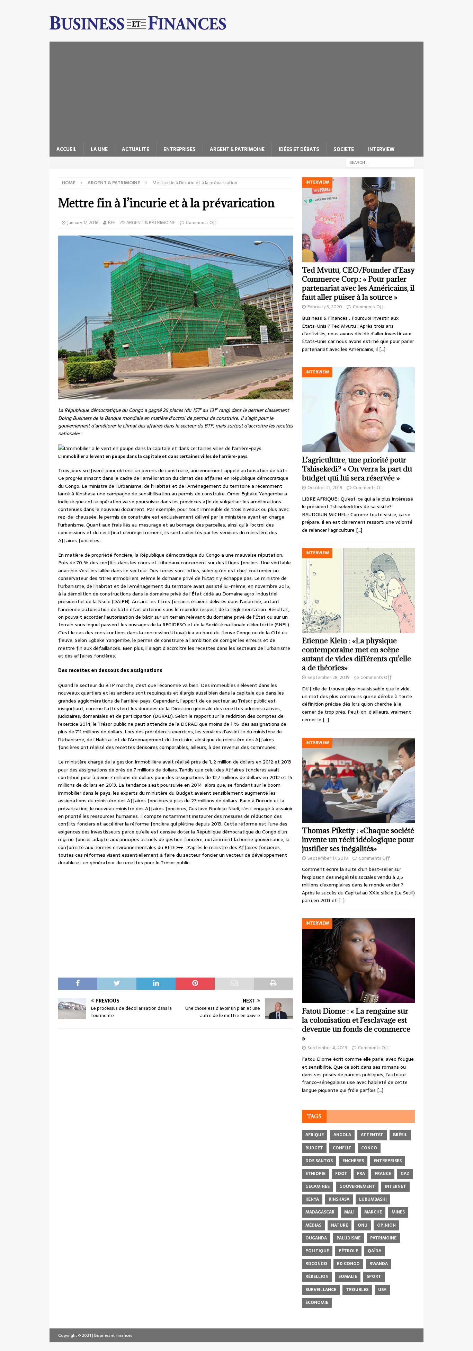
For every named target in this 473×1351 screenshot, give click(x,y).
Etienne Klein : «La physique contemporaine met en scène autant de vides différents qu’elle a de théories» (356, 654)
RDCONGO (316, 1263)
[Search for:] (380, 162)
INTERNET (395, 1186)
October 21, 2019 (324, 487)
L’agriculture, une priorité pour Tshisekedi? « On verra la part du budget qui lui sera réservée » (357, 469)
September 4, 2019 (327, 1047)
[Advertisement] (236, 90)
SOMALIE (347, 1276)
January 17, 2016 (83, 222)
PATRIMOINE (383, 1238)
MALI (349, 1212)
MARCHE (373, 1212)
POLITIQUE (317, 1250)
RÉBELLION (317, 1276)
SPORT (374, 1276)
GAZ (405, 1173)
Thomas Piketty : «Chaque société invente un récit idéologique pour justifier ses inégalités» (358, 839)
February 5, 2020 (324, 306)
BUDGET (314, 1148)
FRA (361, 1173)
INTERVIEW (381, 149)
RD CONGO (348, 1263)
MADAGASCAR (319, 1212)
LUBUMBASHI (373, 1199)
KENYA (312, 1199)
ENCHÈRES (353, 1160)
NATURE (339, 1225)
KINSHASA (339, 1199)
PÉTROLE (348, 1250)
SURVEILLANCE (320, 1289)
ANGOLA (342, 1134)
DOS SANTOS (319, 1160)
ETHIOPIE (315, 1173)
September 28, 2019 (328, 677)
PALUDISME (348, 1238)
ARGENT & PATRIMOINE (237, 149)
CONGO (369, 1148)
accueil (66, 149)
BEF (111, 222)
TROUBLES (357, 1289)
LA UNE (99, 149)
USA (382, 1289)
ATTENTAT (372, 1134)
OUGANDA (316, 1238)
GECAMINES (317, 1186)
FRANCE (383, 1173)
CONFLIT (342, 1148)
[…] (382, 349)
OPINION (386, 1225)
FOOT (341, 1173)
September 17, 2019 (327, 858)
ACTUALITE (135, 149)
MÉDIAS (313, 1225)
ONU (362, 1225)
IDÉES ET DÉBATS (299, 149)
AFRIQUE (314, 1134)
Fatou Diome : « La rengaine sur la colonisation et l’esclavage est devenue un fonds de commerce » (356, 1024)
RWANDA (378, 1263)
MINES (398, 1212)
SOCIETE (343, 149)
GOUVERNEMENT (357, 1186)
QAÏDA (374, 1250)
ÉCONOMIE (316, 1302)
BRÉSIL (400, 1134)
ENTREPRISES (179, 149)
